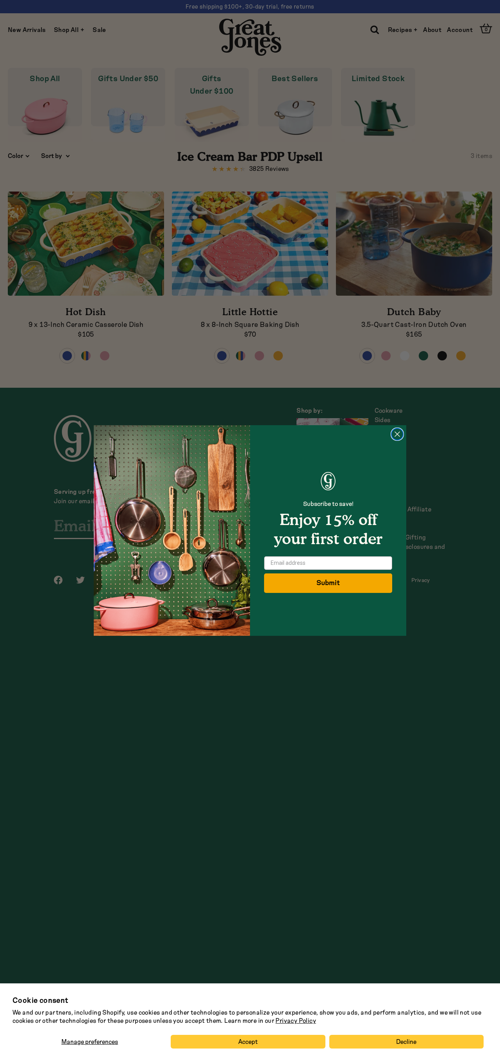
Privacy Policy (295, 1020)
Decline (406, 1041)
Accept (248, 1041)
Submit (328, 583)
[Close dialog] (397, 434)
